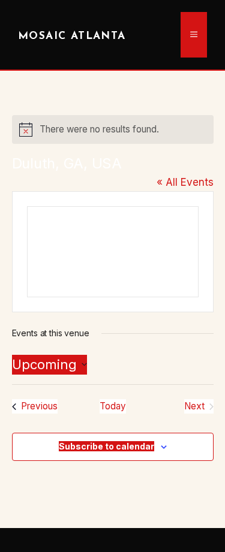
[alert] (113, 129)
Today (113, 406)
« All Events (185, 182)
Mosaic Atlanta (72, 36)
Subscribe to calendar (106, 446)
